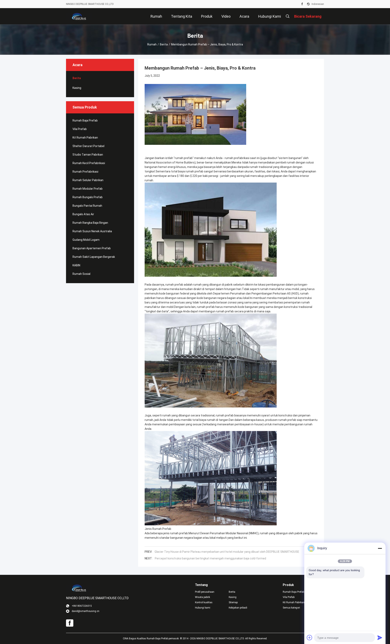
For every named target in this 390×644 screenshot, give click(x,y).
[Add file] (309, 637)
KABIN (76, 265)
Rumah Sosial (81, 273)
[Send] (380, 637)
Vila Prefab (80, 129)
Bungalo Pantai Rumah (87, 205)
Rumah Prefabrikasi (85, 171)
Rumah (152, 44)
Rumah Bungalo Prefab (88, 197)
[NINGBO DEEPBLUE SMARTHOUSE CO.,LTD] (79, 16)
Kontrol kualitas (203, 602)
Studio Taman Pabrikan (88, 154)
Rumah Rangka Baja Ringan (90, 222)
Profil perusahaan (204, 591)
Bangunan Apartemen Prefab (92, 248)
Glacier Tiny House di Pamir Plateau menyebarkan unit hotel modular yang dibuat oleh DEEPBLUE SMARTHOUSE (227, 551)
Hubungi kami (202, 607)
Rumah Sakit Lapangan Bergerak (94, 256)
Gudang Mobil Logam (86, 239)
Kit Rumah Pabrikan (85, 137)
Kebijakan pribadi (238, 607)
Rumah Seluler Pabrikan (88, 180)
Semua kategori (291, 607)
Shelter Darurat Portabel (88, 146)
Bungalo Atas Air (83, 214)
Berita (164, 44)
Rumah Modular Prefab (88, 188)
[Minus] (379, 548)
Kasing (77, 87)
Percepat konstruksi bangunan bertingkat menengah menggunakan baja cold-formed (210, 558)
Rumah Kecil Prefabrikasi (89, 163)
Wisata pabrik (202, 597)
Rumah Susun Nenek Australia (92, 231)
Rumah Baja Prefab (85, 120)
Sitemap (233, 602)
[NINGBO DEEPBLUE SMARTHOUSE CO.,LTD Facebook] (302, 4)
